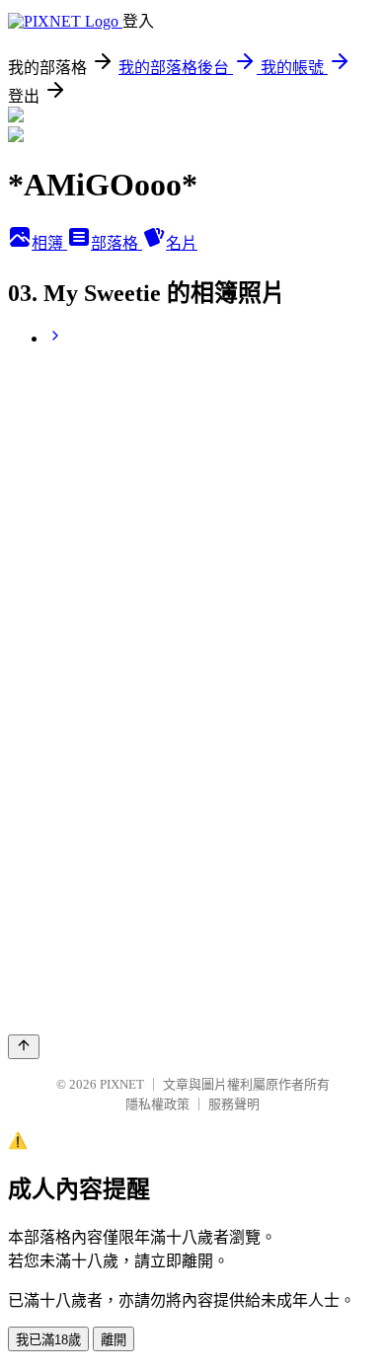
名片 (181, 243)
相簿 (49, 243)
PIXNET (122, 1084)
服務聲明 (234, 1104)
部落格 (116, 243)
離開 (113, 1340)
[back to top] (23, 1046)
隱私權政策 (157, 1104)
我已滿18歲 (48, 1340)
